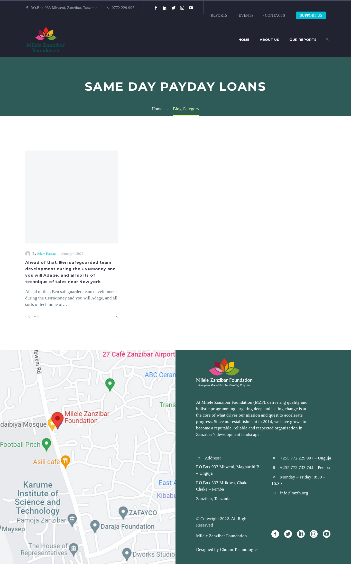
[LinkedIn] (165, 8)
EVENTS (246, 15)
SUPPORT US (311, 15)
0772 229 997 (123, 7)
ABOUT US (269, 39)
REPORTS (219, 15)
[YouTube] (191, 8)
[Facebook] (156, 8)
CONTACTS (275, 15)
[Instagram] (182, 8)
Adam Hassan (46, 254)
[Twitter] (173, 8)
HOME (244, 39)
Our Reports (303, 39)
